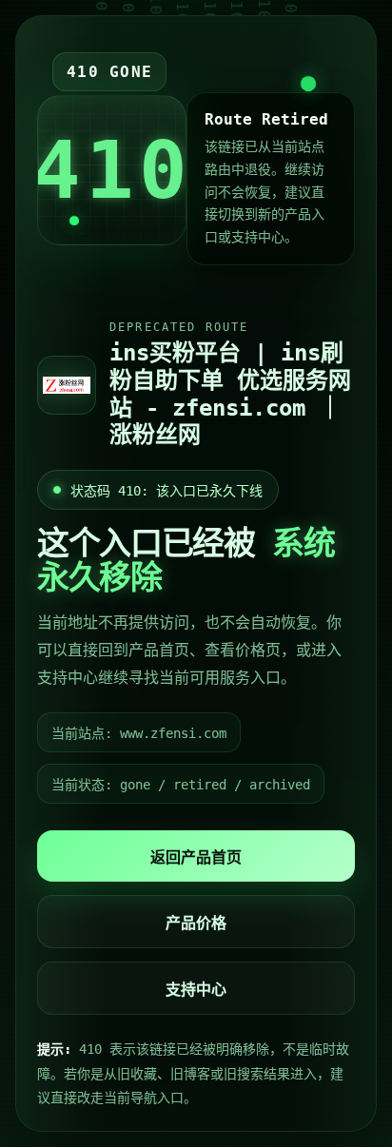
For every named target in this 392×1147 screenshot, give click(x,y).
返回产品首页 (196, 857)
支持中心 (196, 990)
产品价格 (196, 923)
